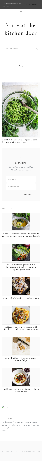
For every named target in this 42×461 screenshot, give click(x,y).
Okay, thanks (32, 5)
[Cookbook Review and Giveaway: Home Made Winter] (21, 377)
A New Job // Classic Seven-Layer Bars (21, 298)
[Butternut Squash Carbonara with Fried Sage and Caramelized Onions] (21, 315)
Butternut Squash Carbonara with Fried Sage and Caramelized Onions (21, 328)
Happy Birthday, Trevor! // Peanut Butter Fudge (21, 359)
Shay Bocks (36, 451)
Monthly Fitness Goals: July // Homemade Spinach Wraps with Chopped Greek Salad (21, 267)
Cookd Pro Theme (22, 451)
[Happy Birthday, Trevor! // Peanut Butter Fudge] (21, 346)
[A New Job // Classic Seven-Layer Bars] (21, 286)
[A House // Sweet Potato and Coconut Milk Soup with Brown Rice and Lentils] (21, 222)
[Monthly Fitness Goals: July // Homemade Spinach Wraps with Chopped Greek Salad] (21, 253)
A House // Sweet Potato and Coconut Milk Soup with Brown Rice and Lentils (21, 234)
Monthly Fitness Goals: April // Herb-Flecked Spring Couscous (20, 141)
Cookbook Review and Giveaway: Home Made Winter (21, 390)
